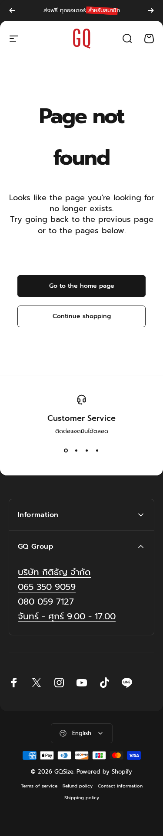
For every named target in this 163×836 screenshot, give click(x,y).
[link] (67, 616)
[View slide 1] (66, 451)
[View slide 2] (76, 451)
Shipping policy (81, 797)
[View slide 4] (97, 451)
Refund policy (78, 786)
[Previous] (12, 10)
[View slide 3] (87, 451)
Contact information (120, 786)
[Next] (150, 10)
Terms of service (39, 786)
